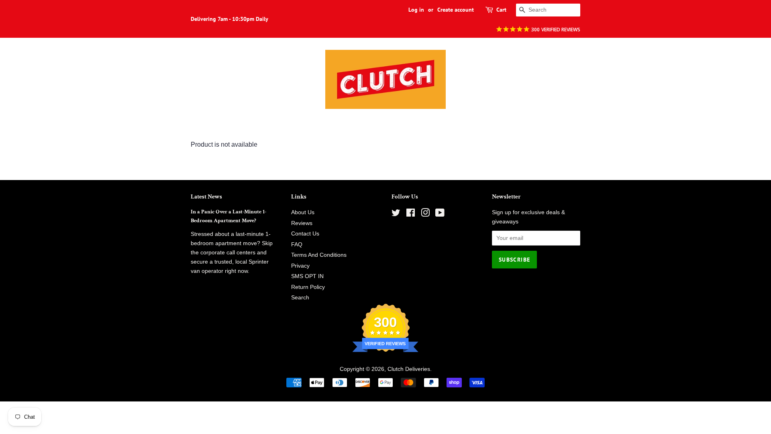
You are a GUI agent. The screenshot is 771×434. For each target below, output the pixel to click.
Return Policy (308, 287)
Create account (455, 9)
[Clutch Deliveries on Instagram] (425, 214)
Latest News (206, 197)
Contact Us (305, 234)
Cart (501, 9)
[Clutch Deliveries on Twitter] (396, 214)
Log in (416, 9)
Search (300, 298)
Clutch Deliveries (409, 369)
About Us (302, 212)
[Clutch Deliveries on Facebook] (410, 214)
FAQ (296, 245)
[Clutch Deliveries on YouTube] (440, 214)
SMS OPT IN (307, 276)
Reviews (301, 223)
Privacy (300, 266)
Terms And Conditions (319, 255)
